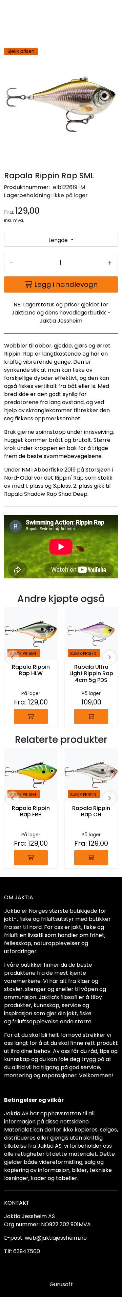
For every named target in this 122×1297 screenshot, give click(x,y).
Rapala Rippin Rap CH (91, 811)
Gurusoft (61, 1284)
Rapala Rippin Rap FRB (31, 811)
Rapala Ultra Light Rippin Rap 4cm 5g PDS (91, 674)
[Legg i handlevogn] (31, 716)
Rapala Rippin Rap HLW (31, 670)
